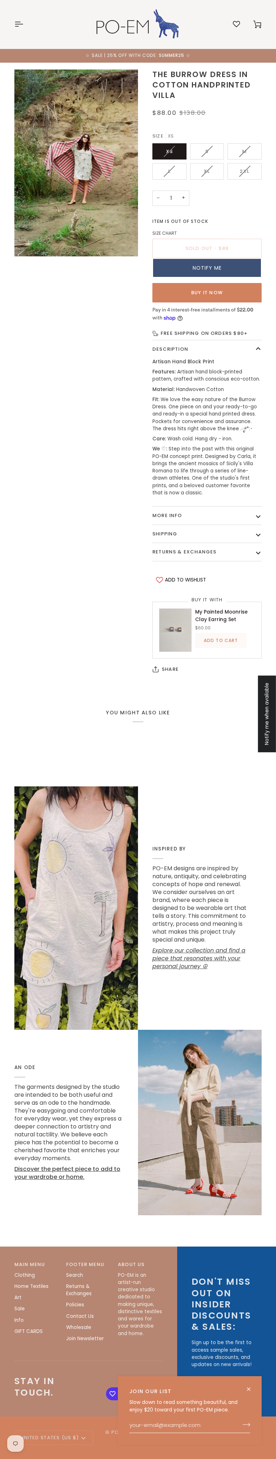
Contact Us (80, 1316)
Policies (75, 1304)
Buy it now (207, 292)
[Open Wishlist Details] (236, 24)
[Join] (244, 1425)
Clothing (24, 1275)
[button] (207, 268)
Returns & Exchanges (184, 551)
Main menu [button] (29, 1264)
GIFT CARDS (28, 1331)
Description (170, 349)
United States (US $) (49, 1437)
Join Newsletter (85, 1338)
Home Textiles (31, 1286)
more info (167, 515)
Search (74, 1275)
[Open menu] (25, 24)
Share (170, 669)
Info (19, 1320)
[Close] (252, 1389)
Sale (19, 1308)
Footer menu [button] (85, 1264)
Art (18, 1297)
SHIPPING (164, 533)
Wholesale (78, 1327)
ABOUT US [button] (131, 1264)
